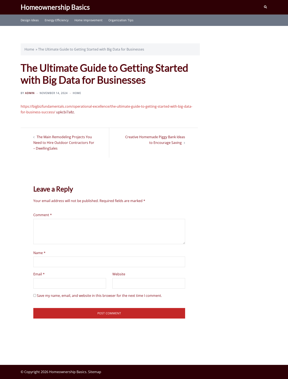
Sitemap (94, 372)
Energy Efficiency (57, 20)
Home (29, 49)
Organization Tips (120, 20)
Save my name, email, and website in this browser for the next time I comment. (99, 295)
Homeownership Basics (55, 7)
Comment (42, 215)
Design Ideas (30, 20)
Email (39, 274)
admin (30, 93)
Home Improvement (88, 20)
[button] (265, 7)
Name (39, 252)
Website (118, 274)
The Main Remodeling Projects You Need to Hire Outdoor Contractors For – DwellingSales (63, 143)
